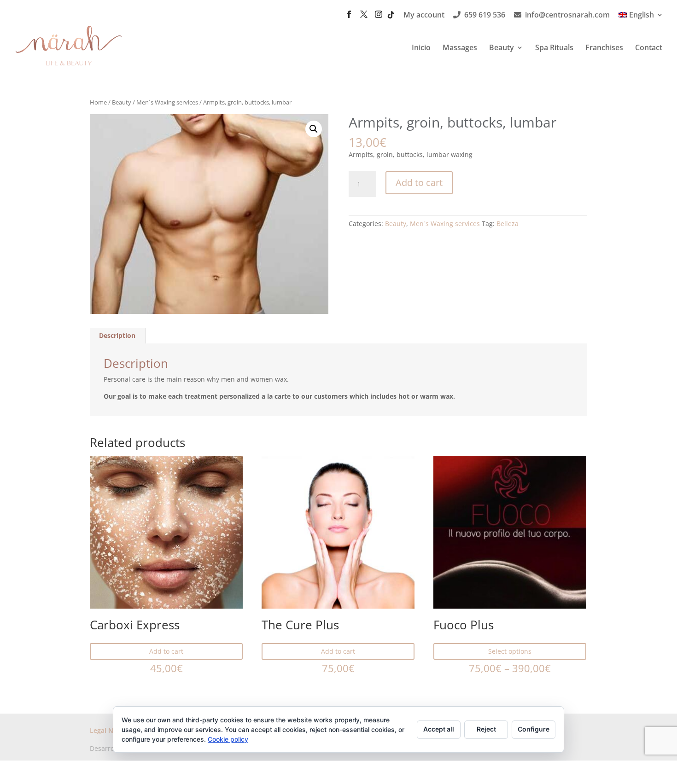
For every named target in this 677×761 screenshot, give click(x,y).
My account (423, 15)
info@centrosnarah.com (567, 15)
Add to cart (419, 182)
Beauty (501, 48)
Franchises (604, 48)
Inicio (421, 48)
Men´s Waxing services (167, 102)
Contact (648, 48)
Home (98, 102)
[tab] (117, 335)
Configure (533, 729)
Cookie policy (228, 739)
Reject (486, 729)
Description (117, 335)
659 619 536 (484, 15)
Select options (509, 651)
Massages (460, 48)
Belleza (507, 223)
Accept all (438, 729)
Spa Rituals (554, 48)
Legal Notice (109, 730)
